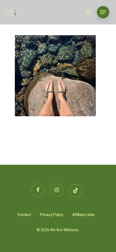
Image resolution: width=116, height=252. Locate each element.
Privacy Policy (51, 215)
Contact (24, 215)
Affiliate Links (83, 215)
